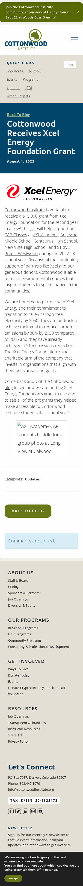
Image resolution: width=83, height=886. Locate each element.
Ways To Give (18, 669)
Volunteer (15, 694)
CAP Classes (16, 234)
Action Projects (18, 96)
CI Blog (13, 587)
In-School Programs (23, 628)
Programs (30, 79)
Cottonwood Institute (25, 209)
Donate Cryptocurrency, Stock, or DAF (37, 688)
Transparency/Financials (27, 722)
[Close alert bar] (78, 12)
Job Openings (18, 599)
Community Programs (25, 640)
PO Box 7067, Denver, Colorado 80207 (37, 777)
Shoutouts (15, 71)
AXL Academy (45, 234)
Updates (13, 87)
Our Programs (28, 620)
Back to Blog (28, 511)
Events (12, 79)
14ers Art (15, 735)
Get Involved (26, 661)
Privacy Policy (18, 741)
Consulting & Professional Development (38, 646)
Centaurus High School (55, 241)
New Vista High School (26, 247)
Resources (23, 708)
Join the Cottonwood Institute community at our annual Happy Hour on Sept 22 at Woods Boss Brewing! (38, 12)
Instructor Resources (24, 729)
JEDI (29, 87)
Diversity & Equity (21, 605)
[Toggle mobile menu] (74, 39)
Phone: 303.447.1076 (24, 783)
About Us (21, 572)
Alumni (34, 71)
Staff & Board (18, 580)
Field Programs (19, 634)
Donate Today (18, 675)
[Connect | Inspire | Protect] (26, 39)
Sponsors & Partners (24, 593)
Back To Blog (18, 114)
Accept (13, 878)
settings (51, 870)
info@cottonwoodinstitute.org (31, 789)
